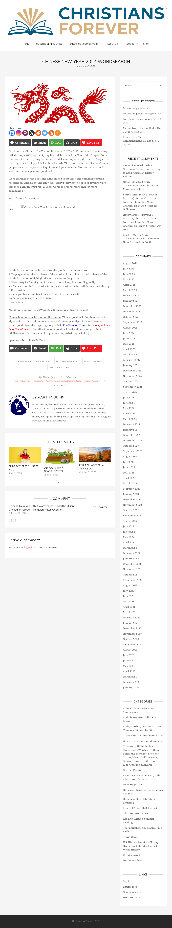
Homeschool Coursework (83, 44)
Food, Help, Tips (132, 784)
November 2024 (132, 376)
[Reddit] (38, 133)
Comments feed (132, 892)
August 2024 (130, 392)
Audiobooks (24, 361)
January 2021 (130, 623)
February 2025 (131, 360)
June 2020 (129, 660)
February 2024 (131, 424)
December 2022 (132, 499)
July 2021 (128, 590)
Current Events (43, 361)
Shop (146, 44)
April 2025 (129, 349)
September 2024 (132, 386)
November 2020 (132, 633)
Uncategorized (131, 855)
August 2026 (130, 263)
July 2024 (128, 397)
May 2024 (128, 408)
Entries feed (130, 886)
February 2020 (131, 682)
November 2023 (132, 440)
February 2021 (131, 617)
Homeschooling (93, 361)
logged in (29, 547)
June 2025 (129, 338)
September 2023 (132, 451)
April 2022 (129, 542)
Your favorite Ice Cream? (137, 119)
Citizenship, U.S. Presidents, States (143, 735)
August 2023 (130, 456)
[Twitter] (45, 133)
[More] (58, 133)
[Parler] (25, 133)
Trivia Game (130, 837)
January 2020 (131, 687)
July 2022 (128, 526)
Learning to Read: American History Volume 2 (141, 173)
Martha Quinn (50, 377)
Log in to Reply (100, 507)
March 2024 (130, 419)
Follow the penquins (135, 113)
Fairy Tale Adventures (68, 361)
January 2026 (131, 300)
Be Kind (127, 108)
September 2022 (132, 515)
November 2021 (132, 569)
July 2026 (128, 268)
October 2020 (131, 639)
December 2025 (132, 306)
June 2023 (129, 467)
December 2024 (132, 370)
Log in (127, 881)
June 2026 (129, 274)
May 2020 (128, 666)
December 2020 (132, 628)
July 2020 (128, 655)
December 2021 (132, 564)
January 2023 (131, 494)
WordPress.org (131, 897)
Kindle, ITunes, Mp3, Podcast (140, 808)
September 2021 (132, 580)
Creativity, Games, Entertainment (142, 741)
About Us (112, 44)
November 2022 (132, 505)
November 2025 (132, 311)
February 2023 (131, 488)
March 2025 (130, 354)
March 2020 (130, 676)
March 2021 (130, 612)
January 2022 (131, 558)
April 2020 (129, 671)
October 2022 (131, 510)
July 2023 (128, 462)
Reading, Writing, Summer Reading (83, 381)
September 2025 (132, 322)
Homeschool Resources (48, 44)
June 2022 (129, 531)
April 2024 (129, 413)
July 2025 (128, 333)
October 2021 (130, 574)
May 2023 (128, 472)
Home (26, 44)
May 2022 (128, 537)
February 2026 (131, 295)
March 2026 (130, 290)
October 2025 (131, 317)
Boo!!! (148, 242)
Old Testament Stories (136, 813)
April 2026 (129, 284)
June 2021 (129, 596)
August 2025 (130, 327)
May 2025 (128, 343)
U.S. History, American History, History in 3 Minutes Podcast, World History (141, 846)
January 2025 (131, 365)
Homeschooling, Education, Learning (48, 381)
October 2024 (131, 381)
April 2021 (129, 607)
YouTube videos (132, 860)
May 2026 (128, 279)
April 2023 (129, 478)
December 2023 (132, 435)
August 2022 (130, 521)
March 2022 (130, 547)
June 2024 (129, 403)
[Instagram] (19, 133)
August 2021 (130, 585)
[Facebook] (12, 133)
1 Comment (71, 377)
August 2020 (130, 649)
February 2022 (131, 553)
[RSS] (51, 133)
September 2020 (132, 644)
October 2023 (131, 445)
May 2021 (128, 601)
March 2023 (130, 483)
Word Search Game (59, 367)
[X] (32, 133)
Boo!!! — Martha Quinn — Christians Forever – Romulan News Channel (141, 239)
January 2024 (131, 429)
